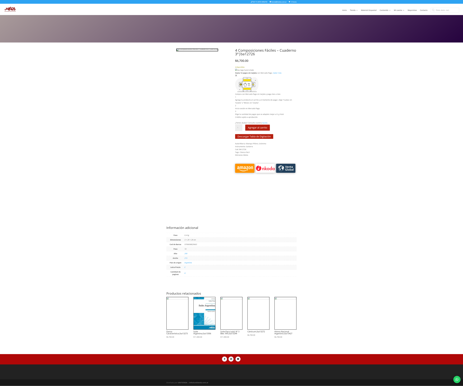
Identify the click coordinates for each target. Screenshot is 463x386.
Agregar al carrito (257, 127)
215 (185, 258)
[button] (457, 379)
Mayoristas (412, 10)
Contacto (424, 10)
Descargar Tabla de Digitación (254, 136)
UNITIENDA (182, 382)
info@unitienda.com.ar (198, 382)
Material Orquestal (369, 10)
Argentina (188, 263)
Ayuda (264, 123)
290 (185, 253)
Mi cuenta (398, 10)
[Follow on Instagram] (231, 359)
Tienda (352, 10)
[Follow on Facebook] (224, 359)
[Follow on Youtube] (238, 359)
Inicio (344, 10)
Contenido (384, 10)
